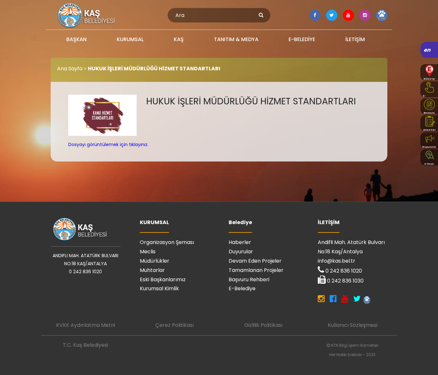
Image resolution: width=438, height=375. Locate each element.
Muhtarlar (152, 270)
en (427, 50)
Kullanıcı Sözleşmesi (352, 325)
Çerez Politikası (174, 325)
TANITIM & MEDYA (236, 39)
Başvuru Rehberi (249, 279)
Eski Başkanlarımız (163, 279)
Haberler (240, 242)
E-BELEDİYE (302, 39)
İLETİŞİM (355, 39)
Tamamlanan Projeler (256, 270)
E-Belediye (242, 288)
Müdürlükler (154, 261)
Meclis (148, 251)
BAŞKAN (76, 39)
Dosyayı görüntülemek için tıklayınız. (108, 144)
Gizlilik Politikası (263, 325)
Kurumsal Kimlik (159, 288)
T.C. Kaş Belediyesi (85, 345)
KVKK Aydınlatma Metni (85, 325)
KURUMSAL (130, 39)
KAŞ (179, 39)
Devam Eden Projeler (255, 261)
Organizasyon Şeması (167, 242)
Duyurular (241, 251)
